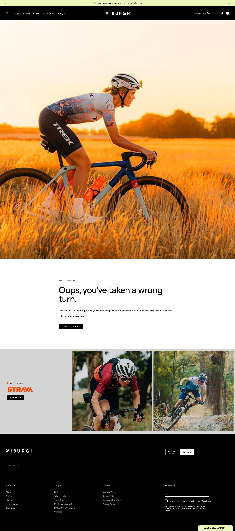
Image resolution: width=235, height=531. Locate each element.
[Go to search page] (216, 13)
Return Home (71, 326)
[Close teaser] (199, 526)
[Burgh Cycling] (117, 13)
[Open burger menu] (7, 13)
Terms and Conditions (202, 501)
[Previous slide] (5, 3)
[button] (216, 13)
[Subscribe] (207, 493)
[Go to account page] (222, 13)
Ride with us (15, 397)
